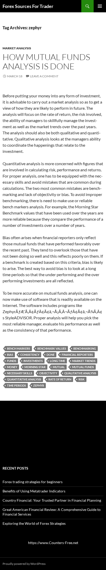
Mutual (59, 367)
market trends (83, 360)
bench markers (18, 348)
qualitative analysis (80, 373)
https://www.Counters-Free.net (53, 542)
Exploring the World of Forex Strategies (34, 523)
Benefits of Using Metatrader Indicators (34, 491)
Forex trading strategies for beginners (33, 482)
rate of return (59, 379)
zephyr (38, 385)
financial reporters (77, 354)
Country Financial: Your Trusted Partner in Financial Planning (52, 500)
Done (51, 354)
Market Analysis (17, 48)
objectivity (48, 373)
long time (57, 360)
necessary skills (19, 373)
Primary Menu (100, 6)
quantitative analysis (24, 379)
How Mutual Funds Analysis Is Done (46, 61)
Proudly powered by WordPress (24, 564)
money (12, 367)
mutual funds (83, 367)
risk (81, 379)
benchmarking (84, 348)
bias (10, 354)
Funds (11, 360)
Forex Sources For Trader (28, 6)
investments (33, 360)
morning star (35, 367)
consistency (29, 354)
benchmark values (51, 348)
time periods (16, 385)
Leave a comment (44, 76)
